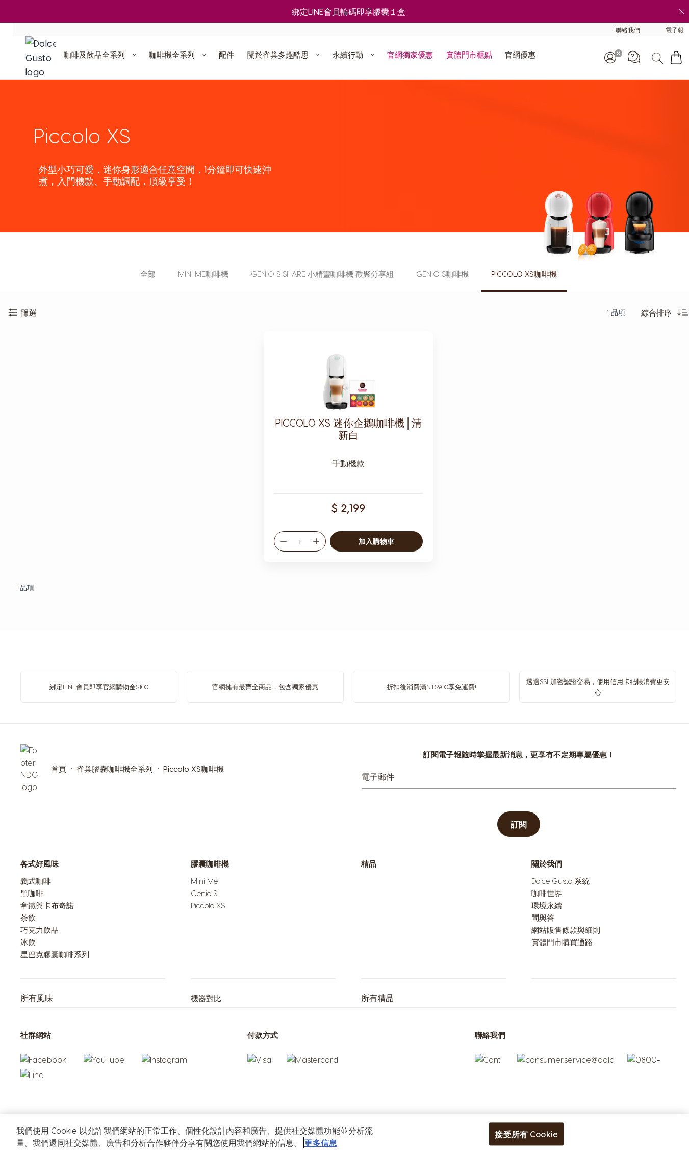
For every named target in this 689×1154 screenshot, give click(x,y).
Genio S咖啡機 (442, 273)
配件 (226, 54)
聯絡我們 (628, 29)
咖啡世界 (546, 893)
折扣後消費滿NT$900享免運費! (431, 686)
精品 (368, 863)
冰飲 (28, 942)
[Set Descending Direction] (683, 312)
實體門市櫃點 (469, 54)
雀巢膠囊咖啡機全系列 (114, 768)
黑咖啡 (31, 893)
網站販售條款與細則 (565, 929)
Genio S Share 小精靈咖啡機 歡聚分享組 (322, 273)
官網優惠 (520, 54)
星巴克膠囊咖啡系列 (54, 954)
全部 (148, 273)
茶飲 (28, 917)
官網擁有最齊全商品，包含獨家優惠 (265, 686)
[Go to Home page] (43, 57)
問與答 (542, 917)
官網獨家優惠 (410, 54)
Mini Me (204, 880)
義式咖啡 (35, 880)
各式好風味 (39, 863)
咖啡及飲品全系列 (94, 54)
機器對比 (206, 998)
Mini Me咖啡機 (203, 273)
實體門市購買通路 (562, 942)
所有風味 (36, 998)
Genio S (204, 893)
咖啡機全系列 (172, 54)
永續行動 (348, 54)
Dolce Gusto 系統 (560, 880)
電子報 (675, 29)
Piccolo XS (208, 905)
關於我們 (546, 863)
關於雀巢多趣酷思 (278, 54)
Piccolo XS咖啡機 (524, 273)
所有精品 (377, 998)
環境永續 (546, 905)
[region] (344, 1134)
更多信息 (320, 1142)
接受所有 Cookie (526, 1134)
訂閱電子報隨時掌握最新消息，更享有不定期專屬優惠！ (519, 754)
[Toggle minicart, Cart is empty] (676, 57)
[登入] (610, 57)
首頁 (58, 768)
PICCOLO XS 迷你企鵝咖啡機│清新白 (348, 428)
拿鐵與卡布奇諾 (47, 905)
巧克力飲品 (39, 929)
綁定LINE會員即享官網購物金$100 (98, 686)
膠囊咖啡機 (210, 863)
